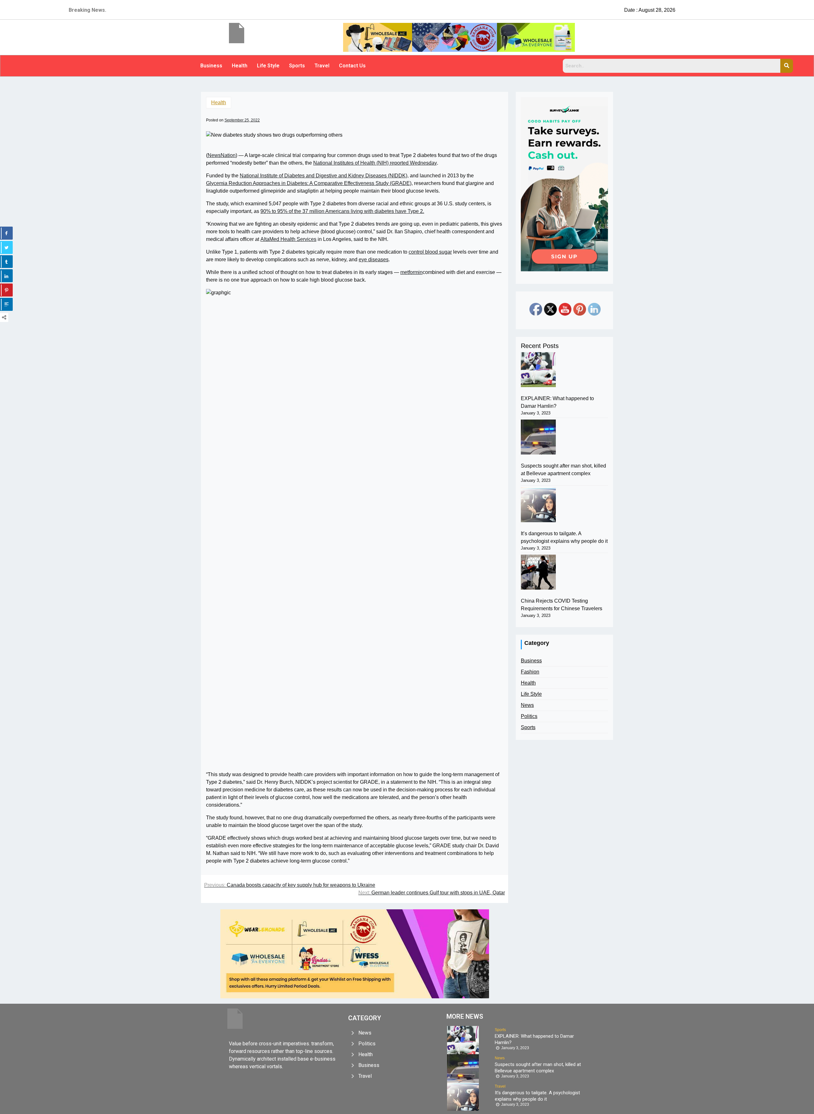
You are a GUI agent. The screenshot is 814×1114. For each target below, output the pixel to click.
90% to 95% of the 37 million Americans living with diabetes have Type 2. (342, 211)
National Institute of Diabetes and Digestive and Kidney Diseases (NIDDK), (324, 175)
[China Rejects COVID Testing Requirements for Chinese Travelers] (538, 572)
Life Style (268, 66)
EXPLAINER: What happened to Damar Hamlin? (557, 402)
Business (211, 66)
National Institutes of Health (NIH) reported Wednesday (375, 163)
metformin (411, 272)
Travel (321, 66)
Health (239, 66)
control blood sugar (430, 252)
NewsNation (222, 155)
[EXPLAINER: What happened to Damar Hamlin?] (538, 369)
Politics (529, 716)
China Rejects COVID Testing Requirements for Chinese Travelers (561, 604)
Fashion (530, 671)
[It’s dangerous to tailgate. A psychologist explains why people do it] (538, 504)
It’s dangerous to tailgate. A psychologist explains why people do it (564, 537)
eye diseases (374, 259)
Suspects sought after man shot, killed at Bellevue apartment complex (563, 469)
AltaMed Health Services (288, 239)
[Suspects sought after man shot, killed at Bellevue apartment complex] (538, 437)
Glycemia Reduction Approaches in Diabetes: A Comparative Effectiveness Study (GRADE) (308, 183)
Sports (297, 66)
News (527, 705)
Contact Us (352, 66)
